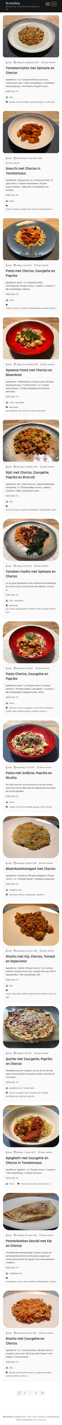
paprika (45, 308)
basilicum (13, 708)
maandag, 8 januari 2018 (26, 863)
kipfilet (25, 994)
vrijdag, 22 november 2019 (27, 364)
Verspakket (19, 402)
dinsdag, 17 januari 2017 (25, 1152)
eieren (27, 1093)
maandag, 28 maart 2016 (26, 1235)
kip (24, 807)
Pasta (11, 201)
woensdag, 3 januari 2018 (26, 951)
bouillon (12, 102)
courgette (24, 308)
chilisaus (9, 308)
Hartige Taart (28, 1088)
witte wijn (51, 102)
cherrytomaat (24, 410)
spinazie (33, 102)
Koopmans (53, 1281)
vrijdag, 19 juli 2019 (24, 566)
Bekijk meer (11, 91)
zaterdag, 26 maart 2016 (26, 1333)
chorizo (19, 102)
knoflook (26, 102)
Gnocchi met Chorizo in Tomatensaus (23, 171)
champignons (11, 1281)
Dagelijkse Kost (15, 890)
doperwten (16, 994)
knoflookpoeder (35, 308)
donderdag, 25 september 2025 (29, 158)
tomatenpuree (44, 209)
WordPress (42, 1417)
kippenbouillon (45, 510)
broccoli (9, 510)
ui (45, 102)
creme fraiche (38, 708)
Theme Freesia (31, 1417)
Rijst (11, 97)
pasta (29, 1184)
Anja (9, 62)
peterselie (41, 410)
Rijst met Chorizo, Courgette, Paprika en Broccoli (27, 475)
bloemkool (13, 410)
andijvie (12, 807)
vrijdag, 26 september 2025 (27, 62)
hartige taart (35, 1093)
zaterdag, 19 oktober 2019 (26, 467)
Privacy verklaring (39, 1420)
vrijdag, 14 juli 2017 (23, 1053)
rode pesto (37, 1184)
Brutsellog (13, 3)
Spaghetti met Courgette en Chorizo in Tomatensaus (27, 1160)
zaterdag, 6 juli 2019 (24, 668)
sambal (52, 308)
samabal (34, 711)
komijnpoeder (30, 894)
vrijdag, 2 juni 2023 (24, 265)
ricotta (42, 807)
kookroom (23, 1096)
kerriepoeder (33, 510)
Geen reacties (50, 62)
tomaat (41, 102)
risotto (38, 609)
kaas (14, 711)
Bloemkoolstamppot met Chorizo (30, 868)
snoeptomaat (25, 209)
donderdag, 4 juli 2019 (25, 767)
